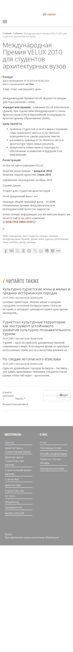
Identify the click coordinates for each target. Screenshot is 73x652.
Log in (65, 395)
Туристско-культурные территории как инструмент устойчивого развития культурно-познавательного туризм (36, 328)
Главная (5, 22)
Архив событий (14, 513)
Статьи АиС (12, 479)
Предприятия (13, 507)
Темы (5, 242)
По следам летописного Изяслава (32, 359)
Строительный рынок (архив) (18, 472)
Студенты (33, 235)
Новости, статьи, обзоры (50, 461)
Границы (31, 242)
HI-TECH (10, 496)
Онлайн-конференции (53, 453)
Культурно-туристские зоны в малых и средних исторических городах (36, 291)
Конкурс (8, 77)
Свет (25, 235)
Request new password (15, 404)
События (17, 33)
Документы (12, 502)
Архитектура (13, 485)
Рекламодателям (50, 448)
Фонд (22, 242)
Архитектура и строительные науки (17, 449)
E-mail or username (8, 395)
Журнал (49, 239)
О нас (43, 442)
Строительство (14, 490)
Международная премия (16, 239)
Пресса (9, 442)
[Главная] (49, 14)
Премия (53, 235)
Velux (41, 239)
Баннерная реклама (52, 468)
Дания (34, 239)
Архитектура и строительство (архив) (14, 460)
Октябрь (13, 242)
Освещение (15, 235)
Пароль (20, 398)
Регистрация (61, 239)
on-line (29, 84)
